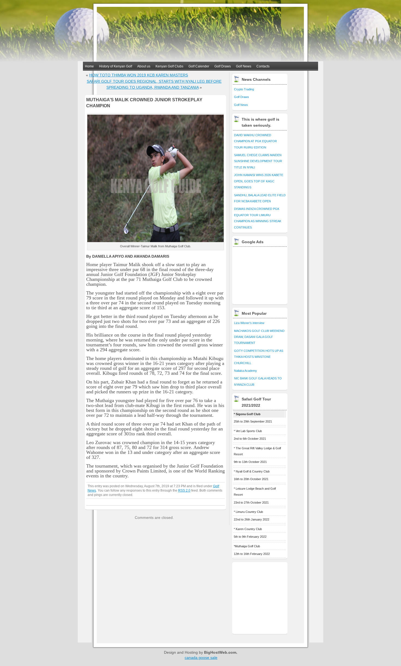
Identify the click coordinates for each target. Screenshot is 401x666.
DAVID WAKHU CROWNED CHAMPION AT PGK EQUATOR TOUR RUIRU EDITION (255, 141)
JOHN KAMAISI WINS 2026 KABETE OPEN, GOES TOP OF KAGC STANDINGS (258, 181)
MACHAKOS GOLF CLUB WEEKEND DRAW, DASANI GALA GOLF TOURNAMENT (259, 337)
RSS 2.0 (184, 490)
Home (89, 66)
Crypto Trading (244, 89)
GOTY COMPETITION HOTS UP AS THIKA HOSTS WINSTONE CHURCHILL (258, 357)
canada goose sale (201, 657)
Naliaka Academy (245, 370)
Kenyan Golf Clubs (169, 66)
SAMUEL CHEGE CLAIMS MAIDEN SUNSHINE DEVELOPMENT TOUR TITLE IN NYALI (258, 161)
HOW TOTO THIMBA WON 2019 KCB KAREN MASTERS (138, 75)
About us (143, 66)
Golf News (243, 66)
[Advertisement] (260, 274)
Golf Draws (222, 66)
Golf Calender (198, 66)
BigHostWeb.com (220, 652)
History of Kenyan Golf (115, 66)
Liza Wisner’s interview (249, 323)
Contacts (263, 66)
